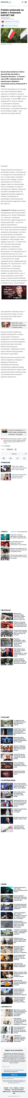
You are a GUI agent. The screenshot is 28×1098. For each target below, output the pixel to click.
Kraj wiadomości (22, 531)
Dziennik (2, 6)
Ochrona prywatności (18, 1089)
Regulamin (7, 1089)
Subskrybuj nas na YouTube (11, 21)
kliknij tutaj (17, 1082)
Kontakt (6, 1088)
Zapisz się (14, 1075)
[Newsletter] (4, 458)
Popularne (13, 531)
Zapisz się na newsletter (10, 25)
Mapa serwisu (7, 1091)
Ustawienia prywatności (18, 1091)
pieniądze (10, 449)
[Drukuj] (11, 458)
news (19, 6)
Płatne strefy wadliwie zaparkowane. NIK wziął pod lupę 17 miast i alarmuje (19, 468)
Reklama (16, 1088)
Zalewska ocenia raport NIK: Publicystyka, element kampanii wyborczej (19, 476)
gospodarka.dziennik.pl (11, 6)
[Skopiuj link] (17, 458)
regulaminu (21, 1070)
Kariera (22, 1088)
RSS (14, 1093)
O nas (11, 1088)
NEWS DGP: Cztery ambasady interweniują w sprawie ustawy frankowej (18, 325)
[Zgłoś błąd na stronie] (24, 458)
